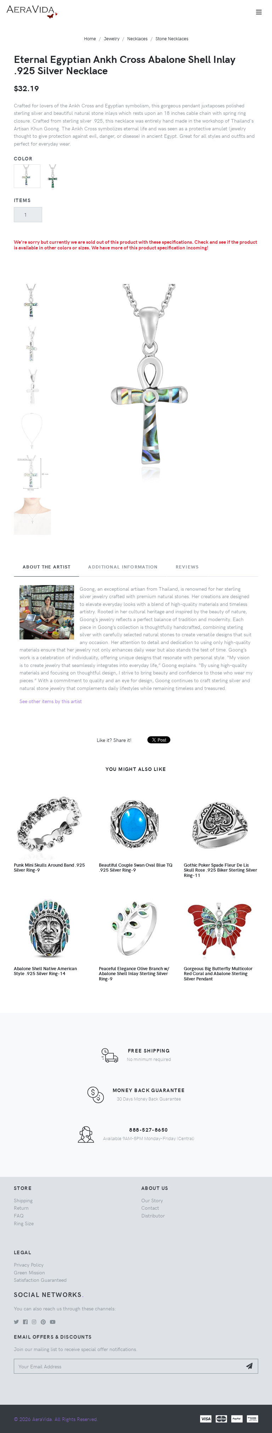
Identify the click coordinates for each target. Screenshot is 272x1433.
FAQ (19, 1215)
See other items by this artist (50, 700)
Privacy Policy (29, 1264)
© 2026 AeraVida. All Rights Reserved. (56, 1418)
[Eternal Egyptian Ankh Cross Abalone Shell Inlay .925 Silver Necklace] (27, 175)
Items (22, 200)
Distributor (153, 1215)
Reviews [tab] (187, 567)
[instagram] (34, 1321)
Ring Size (24, 1223)
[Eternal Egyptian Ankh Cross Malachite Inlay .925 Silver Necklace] (53, 176)
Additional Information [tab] (123, 567)
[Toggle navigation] (258, 12)
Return (21, 1207)
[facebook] (25, 1321)
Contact (150, 1207)
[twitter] (16, 1321)
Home (90, 38)
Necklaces (137, 38)
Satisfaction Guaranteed (40, 1279)
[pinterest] (43, 1321)
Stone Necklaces (171, 38)
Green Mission (29, 1272)
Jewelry (111, 38)
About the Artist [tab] (46, 567)
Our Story (152, 1200)
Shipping (23, 1200)
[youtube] (53, 1321)
